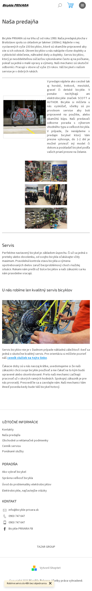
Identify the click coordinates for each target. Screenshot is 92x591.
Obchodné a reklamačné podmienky (25, 440)
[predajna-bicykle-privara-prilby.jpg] (46, 218)
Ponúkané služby (13, 451)
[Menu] (82, 5)
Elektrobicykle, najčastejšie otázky (24, 491)
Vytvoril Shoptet (50, 568)
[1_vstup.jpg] (24, 112)
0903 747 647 (17, 516)
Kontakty (8, 430)
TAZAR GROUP (46, 547)
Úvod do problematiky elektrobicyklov (26, 485)
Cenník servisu (11, 446)
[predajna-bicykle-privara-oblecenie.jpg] (46, 194)
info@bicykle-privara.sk (24, 510)
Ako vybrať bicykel (14, 472)
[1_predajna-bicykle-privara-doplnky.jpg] (46, 171)
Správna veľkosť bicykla (17, 478)
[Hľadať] (60, 5)
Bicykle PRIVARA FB (21, 529)
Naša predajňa (11, 435)
